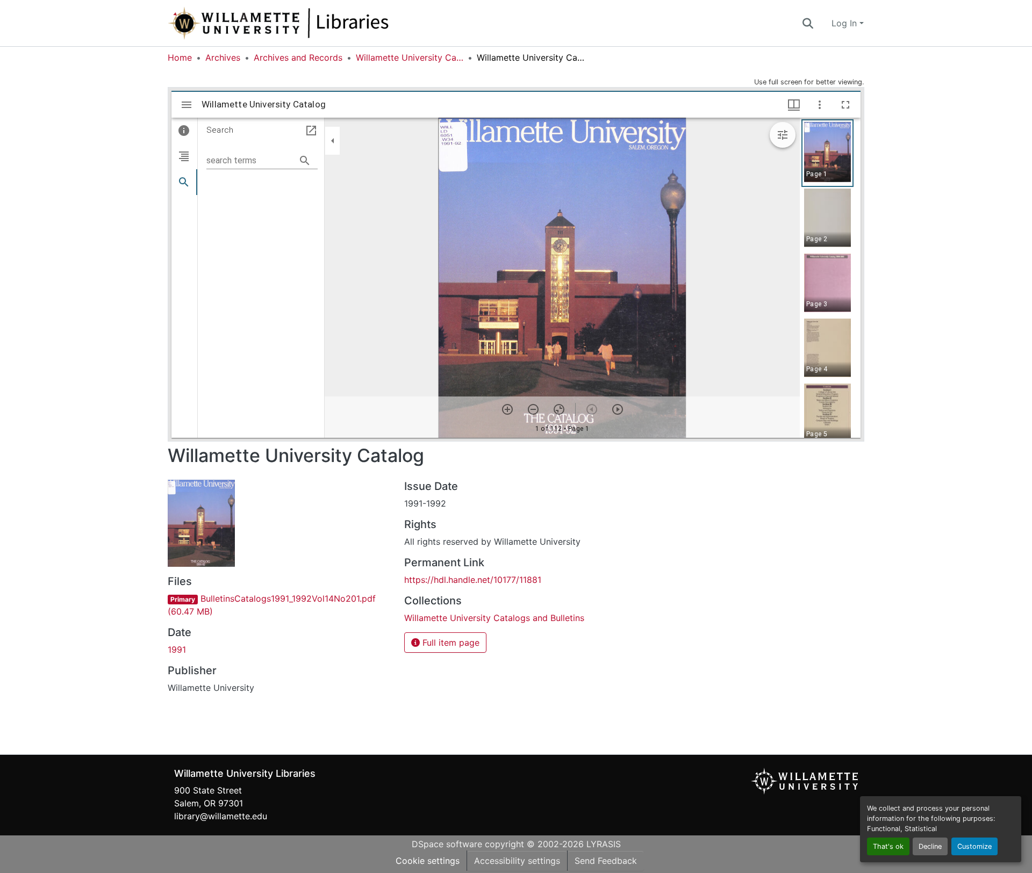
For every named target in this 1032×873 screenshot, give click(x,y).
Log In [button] (845, 23)
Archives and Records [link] (298, 57)
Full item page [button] (449, 642)
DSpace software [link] (447, 844)
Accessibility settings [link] (517, 860)
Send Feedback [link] (606, 860)
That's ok (888, 846)
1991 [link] (177, 649)
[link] (279, 605)
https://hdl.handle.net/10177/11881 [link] (472, 579)
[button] (314, 23)
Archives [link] (222, 57)
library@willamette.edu (220, 816)
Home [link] (180, 57)
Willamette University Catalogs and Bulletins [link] (409, 57)
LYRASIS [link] (603, 844)
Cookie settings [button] (428, 860)
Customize (974, 846)
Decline (930, 846)
